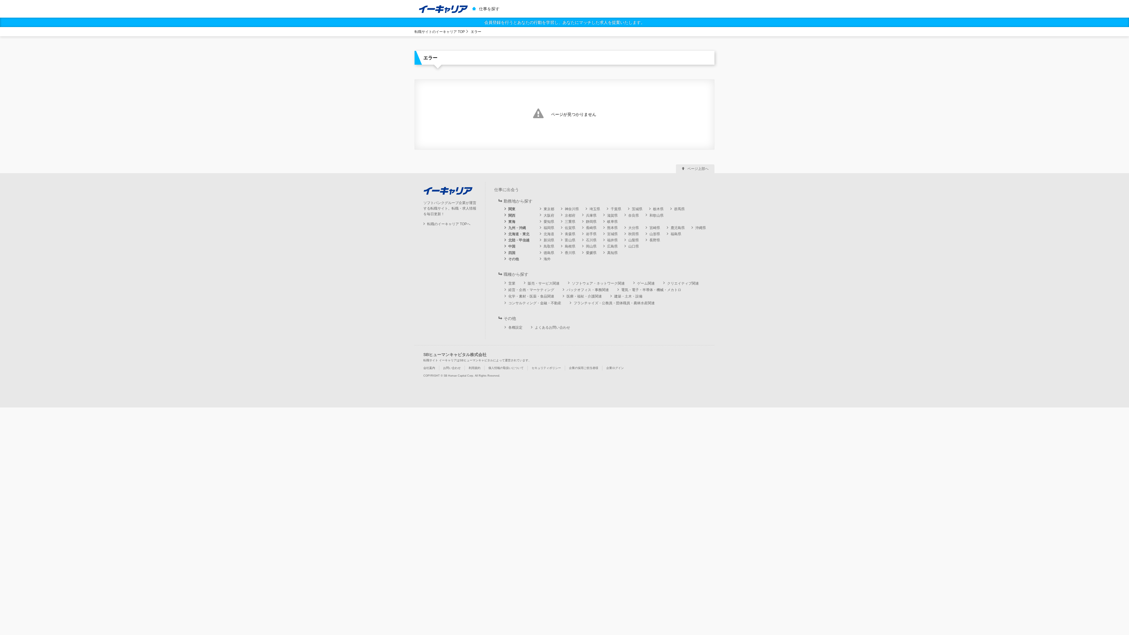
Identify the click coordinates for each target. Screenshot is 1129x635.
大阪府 (549, 215)
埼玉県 (594, 209)
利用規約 (474, 368)
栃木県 (658, 209)
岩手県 (591, 234)
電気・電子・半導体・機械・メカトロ (651, 290)
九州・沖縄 (517, 228)
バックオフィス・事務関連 (588, 290)
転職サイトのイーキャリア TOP (440, 32)
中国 (511, 246)
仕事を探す (489, 8)
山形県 (654, 234)
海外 (547, 259)
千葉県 (616, 209)
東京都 (549, 209)
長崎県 (591, 228)
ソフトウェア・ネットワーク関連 (598, 283)
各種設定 (515, 327)
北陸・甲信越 (519, 240)
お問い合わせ (452, 368)
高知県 (612, 253)
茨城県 (637, 209)
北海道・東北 (519, 234)
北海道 (549, 234)
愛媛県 (591, 253)
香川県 (570, 253)
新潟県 (549, 240)
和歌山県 (656, 215)
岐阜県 (612, 222)
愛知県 (549, 222)
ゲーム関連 (646, 283)
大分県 (633, 228)
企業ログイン (615, 368)
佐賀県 (570, 228)
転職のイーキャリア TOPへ (448, 224)
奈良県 (633, 215)
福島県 (676, 234)
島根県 (570, 246)
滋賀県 (612, 215)
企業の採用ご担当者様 (583, 368)
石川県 (591, 240)
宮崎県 (654, 228)
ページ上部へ (698, 169)
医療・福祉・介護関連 (584, 296)
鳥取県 (549, 246)
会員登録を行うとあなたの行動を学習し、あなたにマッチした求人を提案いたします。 (564, 22)
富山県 (570, 240)
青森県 (570, 234)
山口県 (633, 246)
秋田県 (633, 234)
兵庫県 (591, 215)
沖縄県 (700, 228)
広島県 (612, 246)
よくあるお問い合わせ (552, 327)
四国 (511, 253)
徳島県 (549, 253)
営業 (511, 283)
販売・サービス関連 (544, 283)
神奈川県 (572, 209)
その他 (513, 259)
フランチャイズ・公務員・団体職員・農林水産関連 (614, 303)
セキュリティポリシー (546, 368)
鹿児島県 (678, 228)
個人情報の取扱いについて (506, 368)
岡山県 (591, 246)
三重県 (570, 222)
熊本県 (612, 228)
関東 (511, 209)
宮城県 (612, 234)
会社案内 (429, 368)
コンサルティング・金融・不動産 (534, 303)
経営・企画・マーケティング (531, 290)
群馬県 (679, 209)
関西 (511, 215)
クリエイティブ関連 (683, 283)
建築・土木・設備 (628, 296)
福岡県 (549, 228)
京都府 (570, 215)
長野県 (654, 240)
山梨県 (633, 240)
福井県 (612, 240)
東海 (511, 222)
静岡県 (591, 222)
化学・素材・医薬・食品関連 (531, 296)
